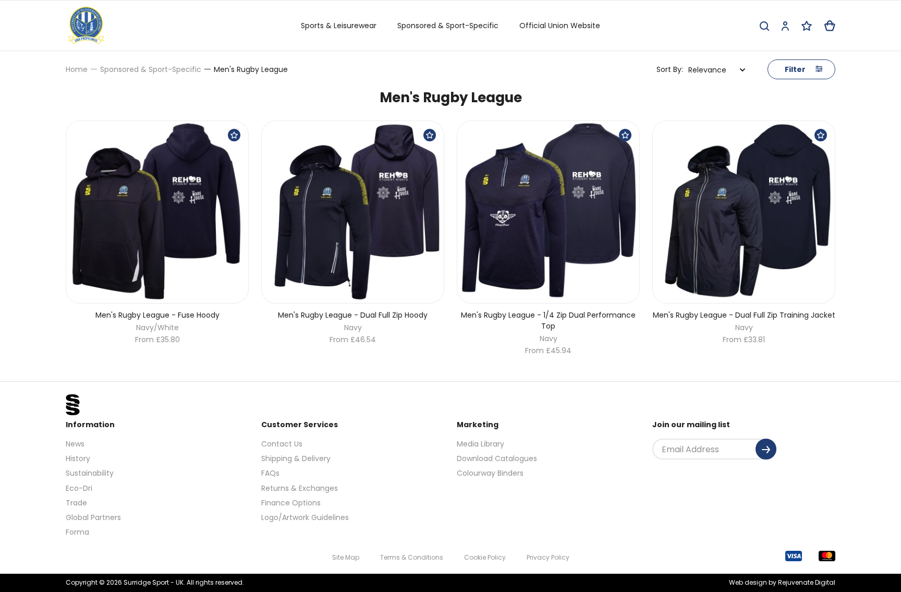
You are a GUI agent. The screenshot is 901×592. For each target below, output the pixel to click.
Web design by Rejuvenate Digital (782, 582)
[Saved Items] (806, 25)
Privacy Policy (548, 557)
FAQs (270, 473)
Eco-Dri (79, 488)
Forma (77, 532)
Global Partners (93, 517)
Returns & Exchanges (299, 488)
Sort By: (669, 69)
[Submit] (766, 449)
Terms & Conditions (411, 557)
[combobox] (717, 70)
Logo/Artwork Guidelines (305, 517)
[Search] (764, 25)
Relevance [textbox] (707, 70)
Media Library (480, 444)
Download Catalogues (497, 458)
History (78, 458)
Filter (796, 69)
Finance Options (291, 503)
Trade (76, 503)
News (75, 444)
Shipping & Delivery (296, 458)
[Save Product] (234, 135)
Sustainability (90, 473)
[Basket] (829, 25)
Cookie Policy (485, 557)
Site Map (345, 557)
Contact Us (281, 444)
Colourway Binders (490, 473)
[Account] (785, 25)
